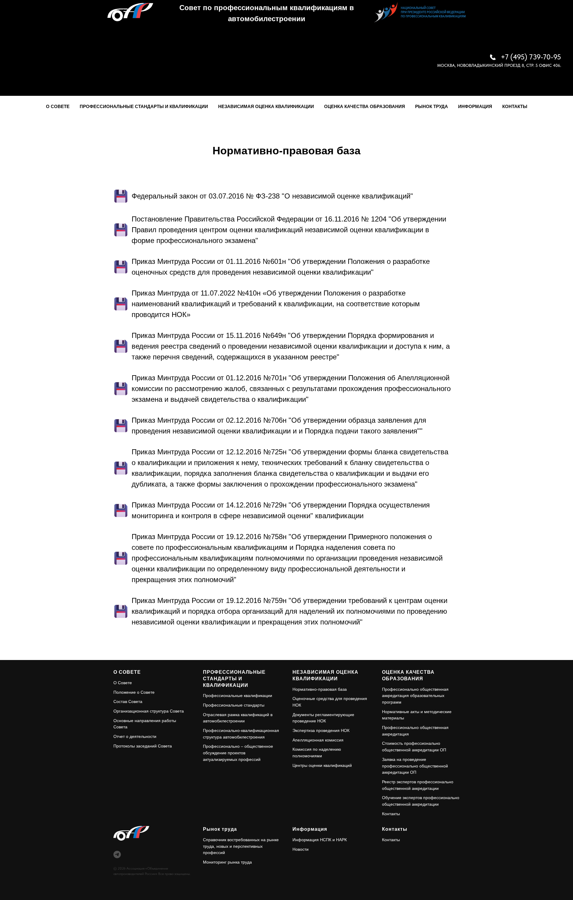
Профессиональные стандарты (233, 705)
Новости (300, 849)
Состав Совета (127, 701)
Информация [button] (475, 106)
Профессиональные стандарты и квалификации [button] (144, 106)
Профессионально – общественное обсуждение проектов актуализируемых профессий (238, 752)
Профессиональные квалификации (237, 695)
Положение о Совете (134, 692)
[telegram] (117, 854)
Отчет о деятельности (134, 736)
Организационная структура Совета (148, 711)
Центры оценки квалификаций (322, 765)
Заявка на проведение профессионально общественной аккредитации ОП (415, 766)
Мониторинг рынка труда (227, 862)
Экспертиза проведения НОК (320, 730)
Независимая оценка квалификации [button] (266, 106)
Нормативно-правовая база (319, 689)
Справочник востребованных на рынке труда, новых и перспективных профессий (241, 846)
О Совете (122, 682)
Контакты (514, 106)
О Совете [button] (58, 106)
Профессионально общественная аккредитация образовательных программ (415, 695)
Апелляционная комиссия (318, 740)
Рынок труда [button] (431, 106)
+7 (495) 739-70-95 (531, 57)
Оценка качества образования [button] (364, 106)
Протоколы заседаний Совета (142, 746)
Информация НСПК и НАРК (319, 839)
